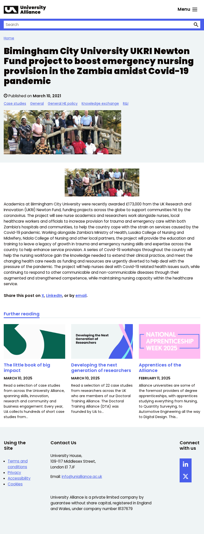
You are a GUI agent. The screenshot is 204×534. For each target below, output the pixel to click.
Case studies (15, 103)
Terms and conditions (18, 463)
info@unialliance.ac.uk (82, 476)
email (81, 295)
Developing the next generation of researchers (101, 367)
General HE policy (63, 103)
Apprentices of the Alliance (160, 367)
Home (9, 38)
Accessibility (19, 478)
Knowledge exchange (100, 103)
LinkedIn (54, 295)
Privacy (14, 472)
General (37, 103)
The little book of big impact (27, 367)
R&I (125, 103)
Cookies (15, 484)
